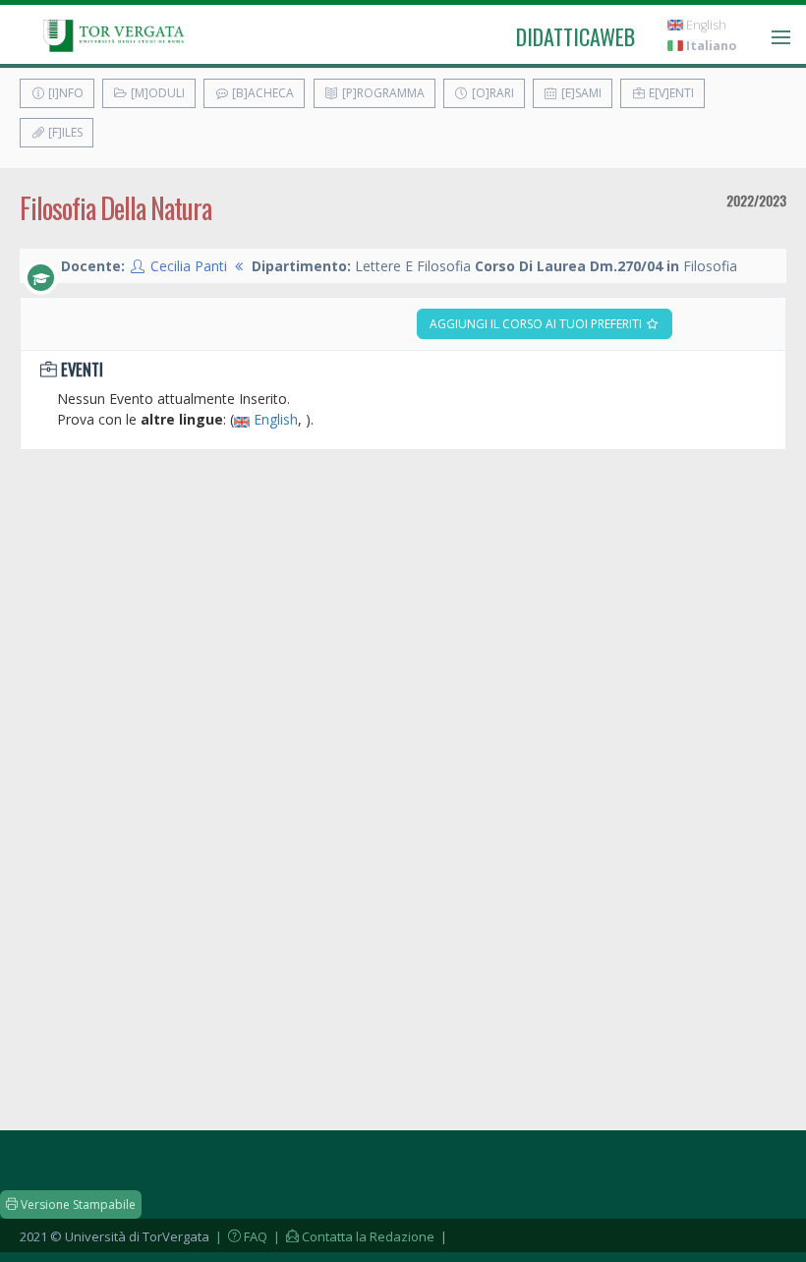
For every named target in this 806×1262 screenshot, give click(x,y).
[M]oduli (156, 93)
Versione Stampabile (77, 1204)
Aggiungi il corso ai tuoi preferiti (537, 324)
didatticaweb (575, 36)
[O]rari (491, 93)
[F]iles (64, 132)
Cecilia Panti (188, 266)
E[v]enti (670, 93)
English (704, 25)
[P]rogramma (382, 93)
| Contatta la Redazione (352, 1236)
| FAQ (239, 1236)
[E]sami (580, 93)
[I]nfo (64, 93)
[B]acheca (261, 93)
